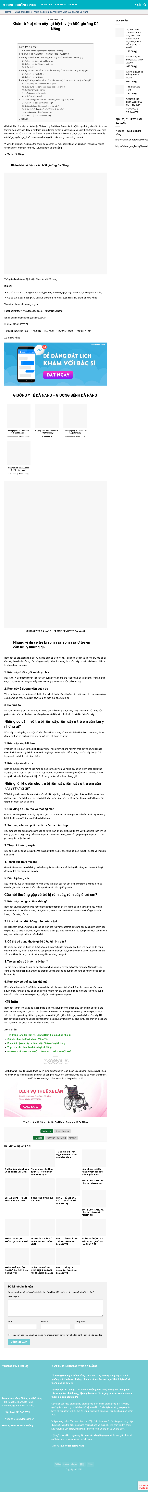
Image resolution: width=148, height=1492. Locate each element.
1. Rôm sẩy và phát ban (35, 74)
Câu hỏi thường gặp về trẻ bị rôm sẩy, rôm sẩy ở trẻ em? (47, 99)
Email (44, 1321)
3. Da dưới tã (30, 67)
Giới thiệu (73, 5)
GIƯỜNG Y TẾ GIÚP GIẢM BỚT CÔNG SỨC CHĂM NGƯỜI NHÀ (39, 1051)
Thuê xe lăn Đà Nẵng (34, 1122)
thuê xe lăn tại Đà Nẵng (72, 1445)
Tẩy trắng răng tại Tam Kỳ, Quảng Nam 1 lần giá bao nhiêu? (39, 1035)
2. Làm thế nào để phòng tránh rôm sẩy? (42, 106)
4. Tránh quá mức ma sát (35, 93)
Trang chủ (46, 5)
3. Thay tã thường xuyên (35, 90)
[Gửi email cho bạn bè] (55, 1061)
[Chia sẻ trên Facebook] (45, 1061)
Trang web (79, 1321)
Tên (10, 1321)
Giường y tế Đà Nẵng (77, 1122)
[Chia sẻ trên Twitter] (50, 1061)
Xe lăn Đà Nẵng (12, 337)
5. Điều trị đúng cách (33, 96)
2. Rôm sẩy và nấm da (34, 77)
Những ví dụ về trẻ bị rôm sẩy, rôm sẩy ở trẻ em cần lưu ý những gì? (52, 57)
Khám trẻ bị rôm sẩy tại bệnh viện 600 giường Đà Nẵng (36, 1043)
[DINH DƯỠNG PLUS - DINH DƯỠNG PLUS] (19, 4)
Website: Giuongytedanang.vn (19, 1419)
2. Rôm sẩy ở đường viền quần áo (39, 64)
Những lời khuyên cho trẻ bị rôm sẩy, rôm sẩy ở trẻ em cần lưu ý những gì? (56, 80)
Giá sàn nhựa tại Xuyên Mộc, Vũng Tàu (27, 1039)
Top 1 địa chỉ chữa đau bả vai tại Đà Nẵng (29, 1047)
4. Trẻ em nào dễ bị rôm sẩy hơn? (39, 112)
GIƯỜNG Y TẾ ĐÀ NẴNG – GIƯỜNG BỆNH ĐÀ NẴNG (45, 54)
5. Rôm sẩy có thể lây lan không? (38, 115)
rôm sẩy (72, 1138)
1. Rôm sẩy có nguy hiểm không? (39, 103)
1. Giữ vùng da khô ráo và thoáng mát (40, 84)
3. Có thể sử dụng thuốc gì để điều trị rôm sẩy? (44, 109)
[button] (138, 5)
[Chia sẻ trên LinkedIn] (66, 1061)
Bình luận (13, 1297)
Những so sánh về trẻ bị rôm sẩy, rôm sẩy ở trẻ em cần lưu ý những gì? (54, 70)
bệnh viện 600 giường (56, 1138)
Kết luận (24, 119)
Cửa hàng (59, 5)
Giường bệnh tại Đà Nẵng (49, 147)
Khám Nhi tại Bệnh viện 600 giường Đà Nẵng (44, 51)
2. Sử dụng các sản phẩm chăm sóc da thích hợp (45, 87)
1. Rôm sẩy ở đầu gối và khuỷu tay (39, 61)
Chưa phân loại (22, 12)
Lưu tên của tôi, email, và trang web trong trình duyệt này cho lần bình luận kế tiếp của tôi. (57, 1335)
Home (8, 12)
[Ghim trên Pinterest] (60, 1061)
